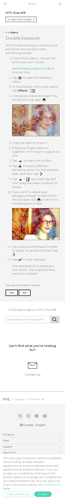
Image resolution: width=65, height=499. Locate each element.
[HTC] (32, 4)
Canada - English (34, 425)
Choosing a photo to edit (34, 68)
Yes (12, 292)
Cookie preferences (18, 494)
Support (20, 399)
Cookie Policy (53, 484)
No (24, 292)
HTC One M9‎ (37, 399)
